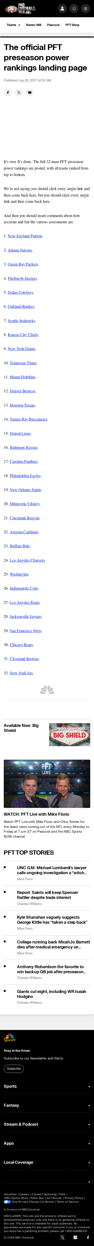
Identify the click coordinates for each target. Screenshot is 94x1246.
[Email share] (30, 93)
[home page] (20, 8)
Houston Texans (22, 405)
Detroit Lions (20, 433)
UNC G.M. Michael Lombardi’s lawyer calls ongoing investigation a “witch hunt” (51, 870)
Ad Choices (54, 1198)
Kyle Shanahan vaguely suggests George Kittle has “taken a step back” (52, 920)
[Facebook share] (8, 93)
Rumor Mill (33, 25)
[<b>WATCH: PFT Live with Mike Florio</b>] (47, 784)
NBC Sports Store (16, 1198)
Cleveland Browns (24, 658)
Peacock (53, 25)
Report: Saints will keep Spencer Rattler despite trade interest (47, 895)
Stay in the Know (17, 1051)
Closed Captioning (44, 1194)
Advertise (10, 1194)
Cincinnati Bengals (25, 517)
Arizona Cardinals (24, 531)
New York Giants (21, 348)
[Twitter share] (19, 93)
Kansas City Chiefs (23, 334)
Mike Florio (24, 879)
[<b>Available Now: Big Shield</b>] (69, 734)
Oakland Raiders (21, 306)
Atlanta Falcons (20, 250)
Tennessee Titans (23, 362)
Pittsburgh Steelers (22, 278)
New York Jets (21, 672)
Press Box (37, 1198)
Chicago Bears (21, 644)
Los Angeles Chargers (27, 560)
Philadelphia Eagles (25, 475)
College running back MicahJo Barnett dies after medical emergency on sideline (53, 945)
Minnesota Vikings (25, 503)
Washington (19, 574)
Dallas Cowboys (20, 292)
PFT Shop (72, 25)
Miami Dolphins (22, 376)
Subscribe (14, 1069)
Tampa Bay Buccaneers (28, 419)
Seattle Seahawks (21, 320)
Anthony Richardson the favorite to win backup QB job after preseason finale (50, 969)
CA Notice (47, 1202)
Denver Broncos (22, 390)
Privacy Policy (73, 1198)
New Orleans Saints (25, 489)
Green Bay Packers (23, 264)
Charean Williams (29, 904)
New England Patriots (25, 235)
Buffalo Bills (20, 545)
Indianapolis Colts (24, 588)
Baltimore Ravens (24, 447)
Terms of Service (67, 1202)
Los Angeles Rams (25, 602)
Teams (11, 25)
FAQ (62, 1194)
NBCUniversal (31, 1209)
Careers (24, 1194)
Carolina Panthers (24, 461)
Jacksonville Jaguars (25, 616)
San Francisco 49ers (25, 630)
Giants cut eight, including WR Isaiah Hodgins (51, 994)
